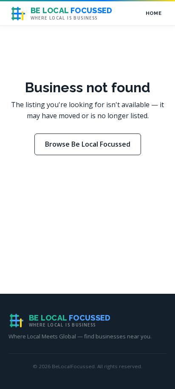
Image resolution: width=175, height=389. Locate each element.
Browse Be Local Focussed (87, 144)
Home (153, 13)
